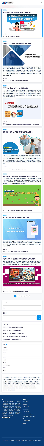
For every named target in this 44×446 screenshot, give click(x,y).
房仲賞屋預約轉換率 (28, 124)
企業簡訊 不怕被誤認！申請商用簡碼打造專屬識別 (17, 43)
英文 (4, 308)
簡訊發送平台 (6, 385)
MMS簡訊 (34, 377)
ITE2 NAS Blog (26, 411)
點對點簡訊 (26, 291)
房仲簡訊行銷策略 (22, 124)
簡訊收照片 (28, 383)
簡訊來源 (19, 80)
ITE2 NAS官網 (26, 406)
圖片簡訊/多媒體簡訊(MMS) (17, 381)
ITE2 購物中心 (25, 409)
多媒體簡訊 (26, 381)
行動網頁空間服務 (6, 365)
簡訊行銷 (11, 385)
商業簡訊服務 (7, 406)
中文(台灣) (5, 303)
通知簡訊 (5, 390)
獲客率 (18, 210)
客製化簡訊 (36, 381)
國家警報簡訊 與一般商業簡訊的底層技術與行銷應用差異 (19, 259)
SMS (4, 379)
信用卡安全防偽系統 (8, 409)
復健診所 (13, 169)
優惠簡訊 (19, 379)
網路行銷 (17, 36)
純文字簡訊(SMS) (22, 385)
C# (11, 377)
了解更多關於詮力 (5, 417)
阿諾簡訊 (24, 423)
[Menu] (41, 2)
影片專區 (4, 10)
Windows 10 (9, 379)
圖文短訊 (33, 379)
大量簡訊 (31, 381)
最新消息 (4, 357)
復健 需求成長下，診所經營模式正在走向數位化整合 (18, 132)
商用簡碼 (16, 80)
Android (7, 377)
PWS (12, 291)
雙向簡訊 (13, 390)
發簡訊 (9, 383)
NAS (38, 377)
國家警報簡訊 (19, 291)
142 (25, 296)
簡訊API (22, 169)
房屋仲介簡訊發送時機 (35, 124)
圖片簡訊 (9, 381)
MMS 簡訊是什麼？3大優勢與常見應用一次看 (16, 218)
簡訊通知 (16, 385)
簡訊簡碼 (22, 80)
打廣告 (12, 36)
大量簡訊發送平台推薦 (15, 124)
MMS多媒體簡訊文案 (8, 124)
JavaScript (25, 377)
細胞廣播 (22, 291)
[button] (29, 296)
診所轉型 (25, 169)
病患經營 (19, 169)
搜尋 (4, 313)
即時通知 (24, 379)
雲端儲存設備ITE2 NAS (8, 407)
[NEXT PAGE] (29, 296)
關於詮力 (4, 370)
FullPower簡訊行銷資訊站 (28, 414)
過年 (9, 390)
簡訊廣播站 (22, 383)
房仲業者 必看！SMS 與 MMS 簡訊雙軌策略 (15, 88)
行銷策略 (25, 210)
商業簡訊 (15, 291)
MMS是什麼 (15, 251)
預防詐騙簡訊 (26, 80)
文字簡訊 (5, 383)
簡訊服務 (4, 41)
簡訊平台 (17, 383)
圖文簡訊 (26, 251)
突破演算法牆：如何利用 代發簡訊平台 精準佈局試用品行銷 (20, 176)
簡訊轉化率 (21, 210)
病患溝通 (16, 169)
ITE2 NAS (5, 347)
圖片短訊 (5, 381)
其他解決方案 (5, 350)
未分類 (4, 360)
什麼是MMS (20, 251)
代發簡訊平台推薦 (14, 210)
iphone (15, 377)
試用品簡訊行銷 (29, 210)
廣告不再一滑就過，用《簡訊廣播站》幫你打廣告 (17, 12)
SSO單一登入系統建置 (8, 410)
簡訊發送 (38, 383)
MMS (12, 251)
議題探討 (4, 367)
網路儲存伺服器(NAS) (30, 385)
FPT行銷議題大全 (26, 420)
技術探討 (4, 256)
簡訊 (14, 36)
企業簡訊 (13, 80)
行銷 (19, 36)
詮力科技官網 (25, 401)
